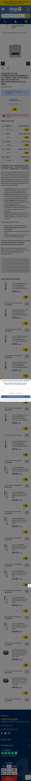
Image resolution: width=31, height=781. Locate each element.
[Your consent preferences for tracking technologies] (29, 585)
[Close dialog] (30, 380)
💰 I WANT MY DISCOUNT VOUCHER (16, 396)
